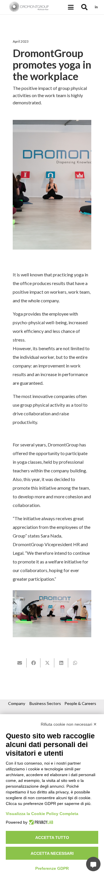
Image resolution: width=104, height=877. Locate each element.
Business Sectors (45, 703)
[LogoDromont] (29, 7)
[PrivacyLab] (40, 822)
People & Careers (80, 703)
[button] (71, 7)
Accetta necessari (52, 853)
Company (16, 703)
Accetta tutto (52, 837)
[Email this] (20, 662)
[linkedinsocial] (96, 7)
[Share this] (33, 662)
